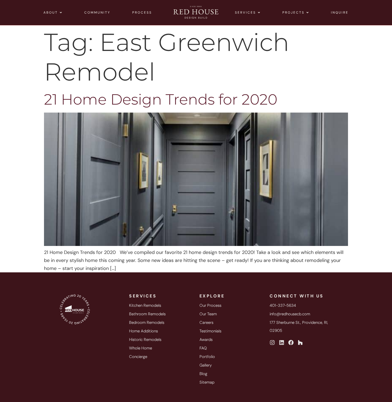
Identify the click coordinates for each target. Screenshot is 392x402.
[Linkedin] (281, 342)
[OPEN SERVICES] (259, 12)
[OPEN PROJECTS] (307, 12)
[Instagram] (272, 342)
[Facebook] (291, 342)
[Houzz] (300, 342)
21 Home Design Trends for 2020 (160, 99)
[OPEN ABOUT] (60, 12)
